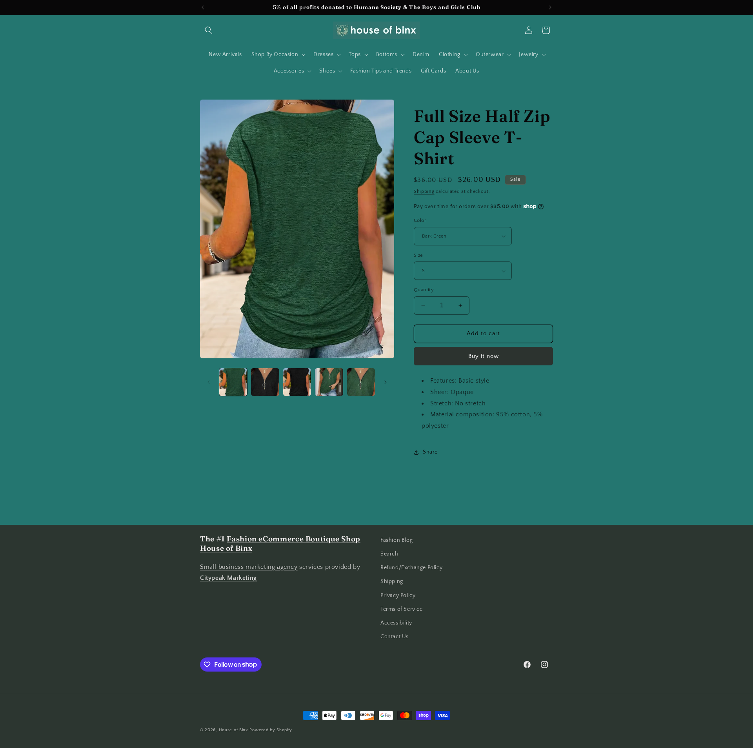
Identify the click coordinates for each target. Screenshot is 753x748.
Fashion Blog (396, 540)
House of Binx (234, 730)
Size (418, 255)
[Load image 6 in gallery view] (361, 382)
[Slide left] (208, 382)
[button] (208, 30)
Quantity (424, 289)
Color (420, 220)
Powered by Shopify (270, 730)
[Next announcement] (550, 7)
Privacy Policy (397, 595)
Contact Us (394, 637)
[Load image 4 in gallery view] (297, 382)
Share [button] (430, 452)
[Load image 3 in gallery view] (265, 382)
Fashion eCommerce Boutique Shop (293, 538)
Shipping (424, 191)
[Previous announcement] (202, 7)
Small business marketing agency (249, 566)
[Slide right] (385, 382)
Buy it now (483, 356)
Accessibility (396, 623)
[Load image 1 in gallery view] (233, 382)
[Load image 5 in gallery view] (329, 382)
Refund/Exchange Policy (411, 568)
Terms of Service (401, 609)
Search (389, 554)
